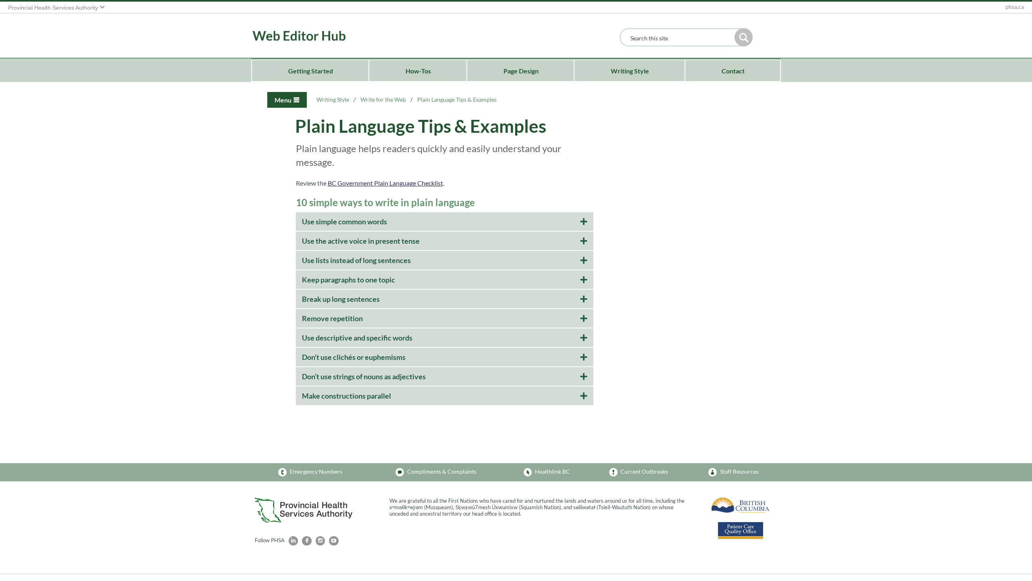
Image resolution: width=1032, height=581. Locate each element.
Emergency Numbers (316, 471)
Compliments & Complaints (441, 471)
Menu (283, 100)
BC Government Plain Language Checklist (385, 183)
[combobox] (679, 38)
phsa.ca (1014, 7)
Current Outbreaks (644, 471)
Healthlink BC (552, 471)
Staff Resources (739, 471)
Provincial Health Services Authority (53, 8)
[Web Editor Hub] (287, 36)
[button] (743, 37)
